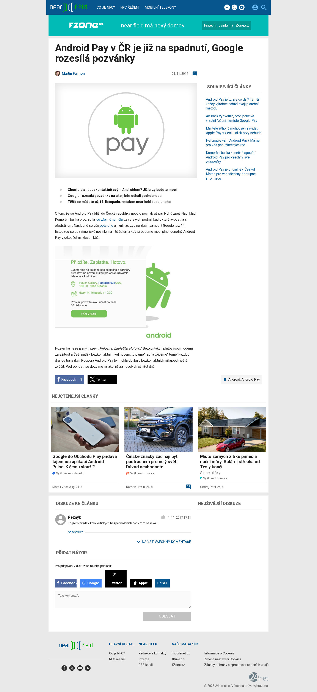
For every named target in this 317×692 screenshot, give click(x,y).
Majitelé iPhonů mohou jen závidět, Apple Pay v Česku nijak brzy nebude (234, 130)
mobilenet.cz (181, 654)
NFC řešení (129, 7)
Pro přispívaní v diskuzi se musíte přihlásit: (83, 566)
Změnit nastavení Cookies (222, 659)
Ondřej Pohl (208, 487)
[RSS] (88, 669)
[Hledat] (264, 8)
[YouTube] (242, 8)
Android (234, 379)
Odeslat (167, 616)
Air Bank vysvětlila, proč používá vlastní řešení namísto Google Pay (231, 118)
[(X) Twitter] (234, 8)
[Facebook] (227, 8)
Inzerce (144, 659)
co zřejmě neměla (109, 219)
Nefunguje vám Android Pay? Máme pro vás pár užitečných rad (233, 142)
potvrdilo (106, 225)
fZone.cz (178, 665)
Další (162, 583)
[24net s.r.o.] (258, 680)
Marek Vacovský (63, 487)
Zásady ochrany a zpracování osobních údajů (236, 665)
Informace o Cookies (219, 654)
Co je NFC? (106, 7)
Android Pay (251, 379)
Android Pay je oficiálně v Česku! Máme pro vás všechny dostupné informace (231, 174)
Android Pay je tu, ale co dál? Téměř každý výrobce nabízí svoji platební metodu (232, 104)
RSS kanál (146, 665)
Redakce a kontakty (152, 654)
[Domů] (68, 7)
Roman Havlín (135, 487)
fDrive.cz (178, 659)
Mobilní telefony (160, 7)
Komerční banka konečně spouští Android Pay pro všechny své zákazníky (230, 157)
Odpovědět (75, 532)
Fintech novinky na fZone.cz (226, 25)
